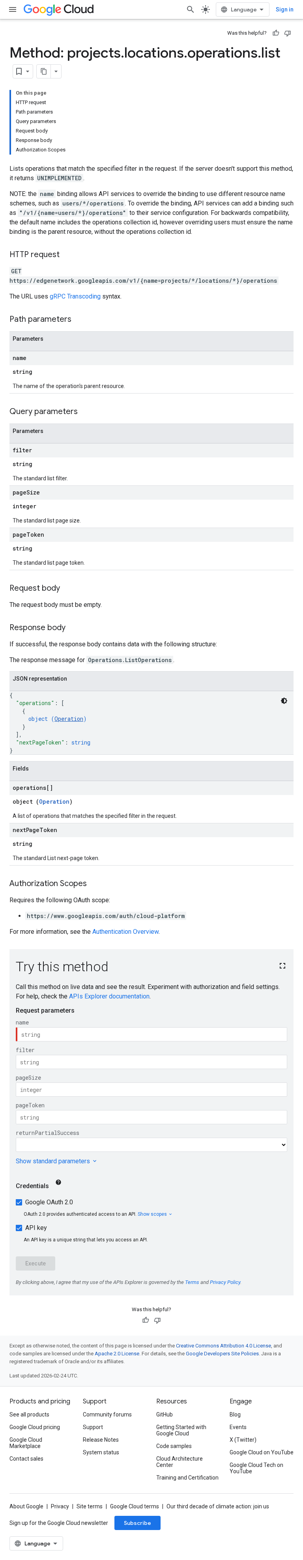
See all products (29, 1414)
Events (238, 1427)
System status (101, 1452)
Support (93, 1427)
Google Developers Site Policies (222, 1354)
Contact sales (26, 1459)
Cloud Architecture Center (179, 1462)
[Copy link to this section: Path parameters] (79, 320)
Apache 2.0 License (117, 1354)
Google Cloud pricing (34, 1427)
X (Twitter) (243, 1440)
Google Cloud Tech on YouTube (256, 1468)
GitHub (164, 1414)
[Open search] (190, 9)
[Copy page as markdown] (44, 71)
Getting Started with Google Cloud (181, 1430)
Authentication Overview (125, 931)
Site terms (90, 1506)
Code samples (174, 1446)
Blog (235, 1414)
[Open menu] (13, 9)
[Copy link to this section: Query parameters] (86, 412)
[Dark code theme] (284, 700)
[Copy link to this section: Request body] (68, 588)
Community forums (107, 1414)
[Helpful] (276, 33)
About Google (26, 1506)
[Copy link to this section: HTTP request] (67, 255)
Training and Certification (187, 1477)
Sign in (285, 9)
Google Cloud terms (134, 1506)
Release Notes (101, 1440)
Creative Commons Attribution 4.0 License (223, 1346)
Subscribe (137, 1522)
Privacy (60, 1506)
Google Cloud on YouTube (262, 1452)
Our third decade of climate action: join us (217, 1506)
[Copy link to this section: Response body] (73, 628)
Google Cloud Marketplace (25, 1443)
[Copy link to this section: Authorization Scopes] (95, 884)
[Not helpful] (288, 33)
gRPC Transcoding (75, 296)
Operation (68, 718)
